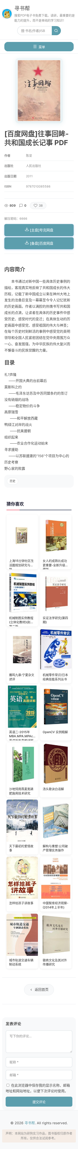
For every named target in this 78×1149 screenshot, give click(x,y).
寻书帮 (22, 8)
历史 (12, 481)
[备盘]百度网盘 (41, 243)
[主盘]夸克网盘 (41, 230)
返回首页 (42, 989)
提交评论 (39, 1102)
